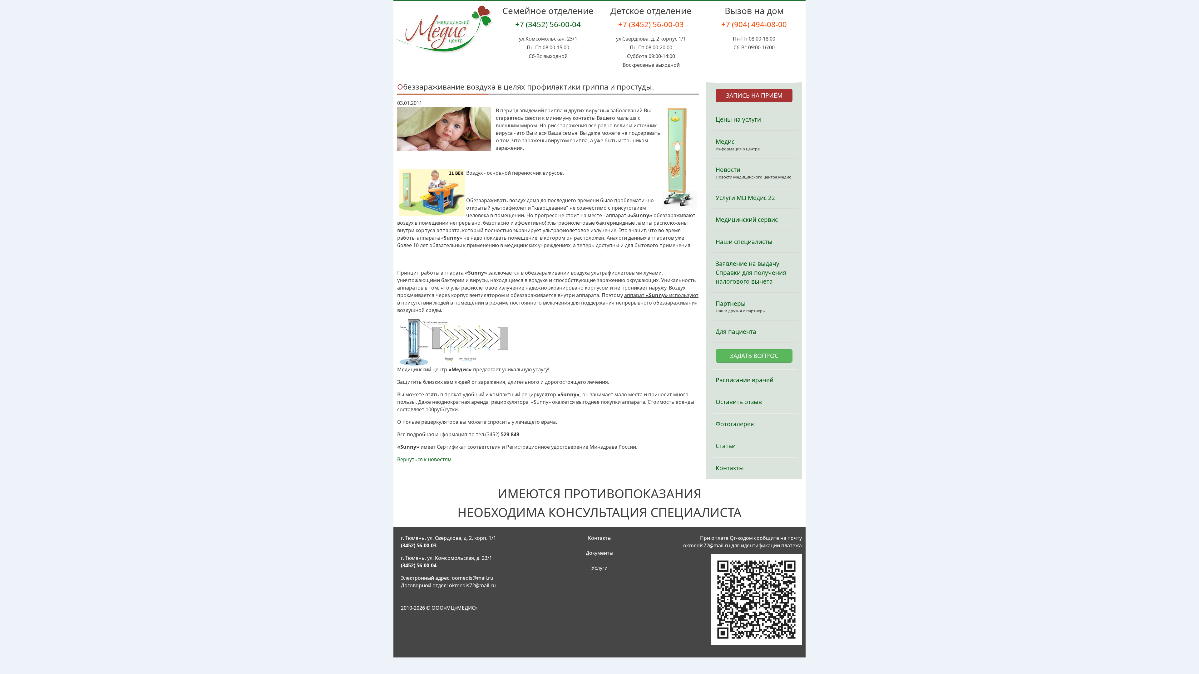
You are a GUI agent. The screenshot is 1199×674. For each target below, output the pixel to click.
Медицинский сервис (747, 220)
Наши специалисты (744, 242)
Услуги (599, 567)
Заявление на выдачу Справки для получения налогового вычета (751, 273)
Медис (725, 142)
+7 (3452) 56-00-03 (651, 24)
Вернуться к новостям (424, 459)
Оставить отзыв (739, 402)
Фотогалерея (735, 424)
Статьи (726, 446)
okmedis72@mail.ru (472, 585)
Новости (728, 170)
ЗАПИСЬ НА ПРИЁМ (754, 95)
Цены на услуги (738, 119)
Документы (599, 552)
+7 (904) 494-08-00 (754, 24)
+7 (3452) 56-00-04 (548, 24)
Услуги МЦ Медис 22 (745, 198)
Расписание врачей (744, 380)
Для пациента (736, 332)
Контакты (730, 468)
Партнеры (731, 304)
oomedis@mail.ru (472, 577)
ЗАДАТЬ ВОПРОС (754, 356)
